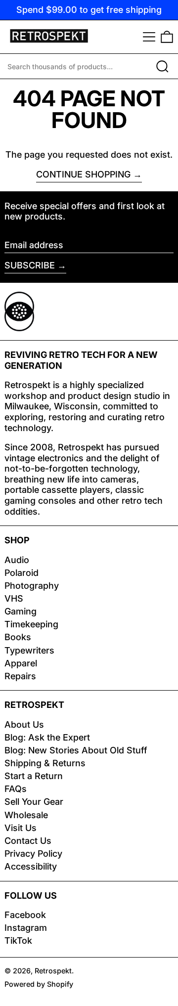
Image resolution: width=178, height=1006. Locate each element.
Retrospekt (53, 970)
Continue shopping (83, 174)
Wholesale (26, 815)
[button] (167, 37)
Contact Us (27, 840)
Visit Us (20, 828)
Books (17, 637)
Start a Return (33, 776)
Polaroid (21, 573)
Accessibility (30, 866)
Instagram (25, 927)
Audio (16, 560)
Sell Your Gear (33, 801)
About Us (24, 724)
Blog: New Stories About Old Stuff (75, 750)
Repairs (20, 676)
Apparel (20, 663)
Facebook (25, 915)
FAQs (15, 789)
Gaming (20, 611)
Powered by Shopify (38, 984)
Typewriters (29, 650)
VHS (13, 598)
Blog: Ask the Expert (47, 737)
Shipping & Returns (45, 763)
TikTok (18, 940)
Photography (31, 585)
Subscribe (29, 265)
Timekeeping (31, 624)
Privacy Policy (33, 853)
